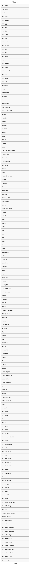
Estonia (4, 169)
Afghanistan (5, 85)
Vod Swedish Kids (6, 516)
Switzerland (5, 353)
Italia (3, 237)
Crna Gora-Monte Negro (8, 150)
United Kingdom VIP (7, 375)
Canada (4, 143)
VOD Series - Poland (7, 553)
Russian (4, 321)
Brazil (3, 136)
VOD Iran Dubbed (6, 451)
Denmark (4, 158)
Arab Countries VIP (7, 111)
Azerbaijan (4, 125)
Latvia (3, 256)
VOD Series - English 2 (7, 535)
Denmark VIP (5, 165)
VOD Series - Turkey (7, 556)
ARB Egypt (4, 24)
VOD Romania (5, 484)
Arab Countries (6, 107)
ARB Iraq (4, 27)
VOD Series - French (7, 542)
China (3, 147)
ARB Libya (4, 49)
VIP (3, 386)
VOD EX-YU (5, 422)
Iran (3, 230)
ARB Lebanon (5, 45)
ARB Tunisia (5, 78)
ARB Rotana (5, 67)
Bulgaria (4, 140)
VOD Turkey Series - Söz (8, 502)
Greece (4, 205)
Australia (4, 118)
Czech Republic (6, 154)
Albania (4, 100)
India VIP (4, 223)
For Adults (4, 183)
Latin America (5, 252)
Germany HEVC (6, 198)
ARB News (5, 60)
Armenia (4, 114)
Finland (4, 179)
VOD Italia (4, 455)
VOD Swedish (5, 495)
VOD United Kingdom (7, 506)
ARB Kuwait (5, 42)
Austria (4, 121)
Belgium (4, 132)
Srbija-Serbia (5, 342)
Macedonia (5, 263)
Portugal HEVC (6, 313)
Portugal (4, 306)
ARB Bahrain (5, 20)
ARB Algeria (5, 16)
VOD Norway (5, 469)
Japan (3, 241)
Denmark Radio (6, 161)
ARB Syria (4, 74)
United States (5, 379)
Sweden (4, 346)
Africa (3, 89)
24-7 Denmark (5, 560)
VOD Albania (5, 411)
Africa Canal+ (5, 92)
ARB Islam (4, 31)
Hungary (4, 212)
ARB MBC (4, 53)
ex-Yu (3, 404)
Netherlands (5, 277)
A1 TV (3, 13)
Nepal (3, 274)
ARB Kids (4, 38)
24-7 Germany (5, 9)
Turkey (4, 361)
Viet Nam (4, 393)
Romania (4, 317)
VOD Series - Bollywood (8, 527)
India (3, 219)
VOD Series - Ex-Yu (7, 538)
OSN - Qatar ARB (6, 288)
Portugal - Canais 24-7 (8, 310)
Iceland (4, 216)
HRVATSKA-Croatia (7, 208)
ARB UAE (4, 82)
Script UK (4, 328)
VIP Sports (4, 390)
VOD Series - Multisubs (8, 549)
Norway (4, 281)
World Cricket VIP (6, 397)
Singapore (4, 332)
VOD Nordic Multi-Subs (8, 466)
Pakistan (4, 295)
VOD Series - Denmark (8, 531)
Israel (3, 234)
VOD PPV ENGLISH (7, 473)
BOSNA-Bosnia (6, 129)
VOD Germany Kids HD (8, 437)
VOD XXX (4, 509)
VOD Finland (5, 426)
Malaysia (4, 266)
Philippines (4, 299)
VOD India (4, 448)
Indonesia (4, 227)
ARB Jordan (5, 34)
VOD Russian (5, 487)
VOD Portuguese (6, 480)
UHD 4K (4, 364)
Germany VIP (5, 201)
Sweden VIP (5, 350)
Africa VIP (4, 96)
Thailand (4, 357)
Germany (4, 194)
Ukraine (4, 368)
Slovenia (4, 335)
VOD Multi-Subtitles (7, 458)
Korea (3, 245)
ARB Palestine (5, 63)
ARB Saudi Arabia (6, 71)
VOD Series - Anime (7, 520)
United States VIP (6, 382)
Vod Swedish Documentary (9, 513)
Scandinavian (5, 324)
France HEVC (5, 190)
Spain (3, 339)
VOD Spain (5, 491)
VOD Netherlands (6, 462)
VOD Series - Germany (8, 545)
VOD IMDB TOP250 (7, 444)
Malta (3, 270)
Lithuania (4, 259)
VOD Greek (5, 440)
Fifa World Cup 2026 (7, 176)
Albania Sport (5, 103)
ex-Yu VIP (4, 408)
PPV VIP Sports (6, 292)
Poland (4, 303)
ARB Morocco (5, 56)
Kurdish (4, 248)
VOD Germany (5, 433)
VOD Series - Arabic (7, 524)
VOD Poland (5, 477)
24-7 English (5, 5)
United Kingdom (6, 371)
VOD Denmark (6, 419)
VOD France (5, 429)
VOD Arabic (5, 415)
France (4, 187)
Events (3, 172)
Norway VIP (5, 284)
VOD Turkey (5, 498)
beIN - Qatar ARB (6, 400)
